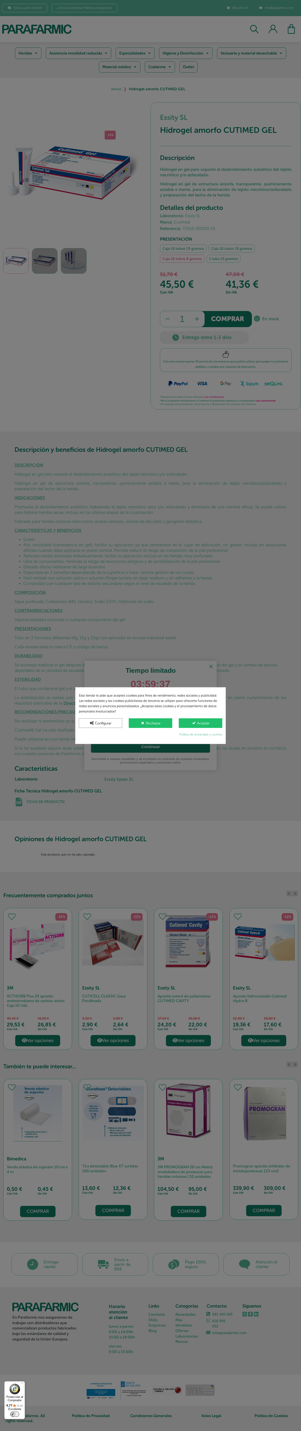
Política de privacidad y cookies (200, 734)
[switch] (14, 1414)
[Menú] (22, 1384)
